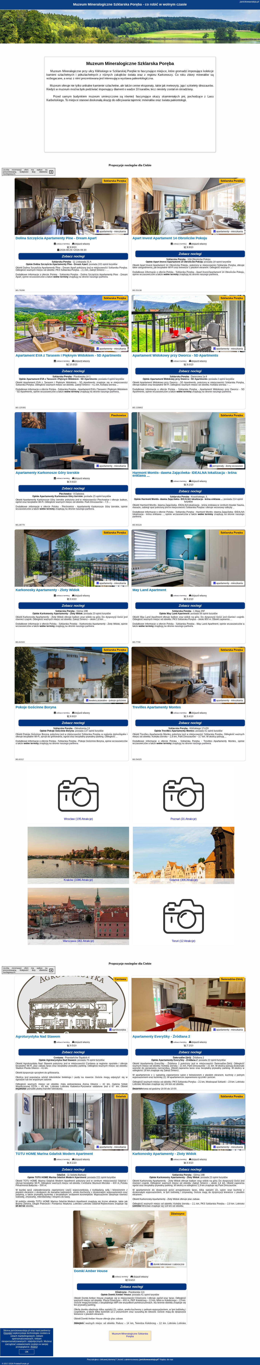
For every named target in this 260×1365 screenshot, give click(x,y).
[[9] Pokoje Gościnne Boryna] (71, 675)
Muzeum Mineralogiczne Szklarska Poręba (130, 1335)
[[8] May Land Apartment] (188, 558)
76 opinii (90, 1060)
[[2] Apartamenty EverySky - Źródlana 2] (188, 1004)
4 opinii (111, 379)
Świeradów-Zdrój (232, 979)
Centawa (120, 979)
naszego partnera (98, 277)
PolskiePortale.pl (21, 1364)
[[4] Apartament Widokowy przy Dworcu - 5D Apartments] (188, 323)
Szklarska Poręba (115, 180)
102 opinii (103, 264)
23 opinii (97, 613)
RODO (34, 1347)
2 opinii (221, 379)
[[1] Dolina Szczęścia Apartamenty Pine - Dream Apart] (71, 206)
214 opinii (238, 499)
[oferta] (98, 231)
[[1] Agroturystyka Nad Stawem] (71, 1004)
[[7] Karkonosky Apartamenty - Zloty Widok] (71, 558)
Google (8, 1333)
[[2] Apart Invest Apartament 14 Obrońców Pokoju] (188, 206)
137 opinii (89, 730)
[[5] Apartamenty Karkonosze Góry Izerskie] (71, 440)
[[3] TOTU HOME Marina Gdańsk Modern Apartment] (71, 1121)
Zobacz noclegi (73, 256)
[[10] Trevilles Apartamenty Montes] (188, 675)
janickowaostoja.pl (249, 1)
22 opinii (212, 1060)
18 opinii (217, 261)
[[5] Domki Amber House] (130, 1239)
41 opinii (208, 730)
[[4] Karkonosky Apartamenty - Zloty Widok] (188, 1121)
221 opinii (101, 1177)
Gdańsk (121, 1096)
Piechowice (118, 415)
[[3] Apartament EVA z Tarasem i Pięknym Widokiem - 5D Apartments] (71, 323)
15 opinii (97, 496)
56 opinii (203, 613)
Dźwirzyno (177, 1213)
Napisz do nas (166, 1359)
